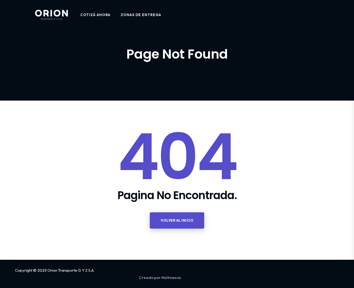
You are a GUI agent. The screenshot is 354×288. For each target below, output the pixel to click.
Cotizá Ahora (95, 14)
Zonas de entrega (141, 14)
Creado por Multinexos (160, 277)
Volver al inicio (177, 220)
